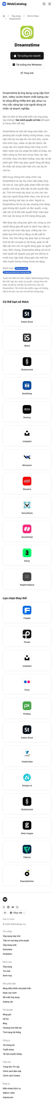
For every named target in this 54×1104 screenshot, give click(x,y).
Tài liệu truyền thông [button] (12, 1054)
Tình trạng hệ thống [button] (12, 1032)
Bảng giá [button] (7, 1014)
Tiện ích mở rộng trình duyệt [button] (16, 940)
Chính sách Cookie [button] (11, 1075)
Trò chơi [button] (6, 971)
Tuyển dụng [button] (8, 1049)
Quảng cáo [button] (8, 1001)
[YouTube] (13, 907)
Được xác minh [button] (10, 993)
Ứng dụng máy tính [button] (11, 936)
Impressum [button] (8, 1097)
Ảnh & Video (33, 16)
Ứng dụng (16, 16)
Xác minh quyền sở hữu (28, 120)
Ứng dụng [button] (7, 966)
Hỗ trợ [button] (5, 1019)
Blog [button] (5, 1023)
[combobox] (17, 913)
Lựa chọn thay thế (15, 598)
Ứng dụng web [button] (9, 945)
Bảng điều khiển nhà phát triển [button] (17, 988)
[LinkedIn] (8, 907)
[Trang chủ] (14, 4)
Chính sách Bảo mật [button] (12, 1071)
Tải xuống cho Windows (29, 64)
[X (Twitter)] (4, 907)
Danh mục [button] (7, 975)
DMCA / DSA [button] (9, 1093)
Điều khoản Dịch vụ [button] (12, 1088)
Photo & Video (21, 268)
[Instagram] (17, 907)
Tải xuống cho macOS (28, 55)
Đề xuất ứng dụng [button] (11, 997)
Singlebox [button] (7, 954)
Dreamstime (14, 19)
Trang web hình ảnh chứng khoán (17, 272)
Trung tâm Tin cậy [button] (11, 1066)
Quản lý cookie (8, 919)
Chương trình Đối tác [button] (12, 1028)
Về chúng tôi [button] (9, 1045)
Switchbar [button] (7, 949)
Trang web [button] (29, 73)
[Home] (4, 16)
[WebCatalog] (5, 899)
